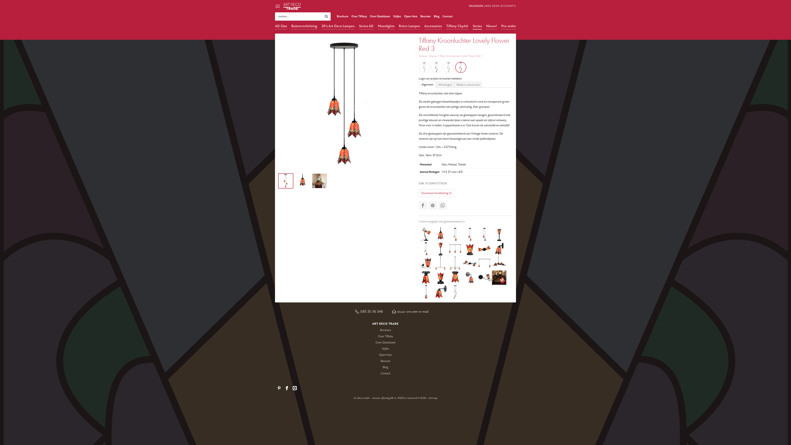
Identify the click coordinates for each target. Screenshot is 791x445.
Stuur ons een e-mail (413, 311)
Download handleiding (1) (436, 193)
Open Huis (410, 16)
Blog (436, 16)
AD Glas (281, 26)
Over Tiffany (359, 16)
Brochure (342, 16)
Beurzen (425, 16)
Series (477, 26)
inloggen (476, 6)
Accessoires (433, 26)
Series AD (366, 26)
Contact (447, 16)
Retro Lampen (409, 26)
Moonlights (386, 26)
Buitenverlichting (304, 26)
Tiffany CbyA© (457, 26)
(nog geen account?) (500, 6)
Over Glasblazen (380, 16)
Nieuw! (491, 26)
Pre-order (508, 26)
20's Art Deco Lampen (338, 26)
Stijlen (397, 16)
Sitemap (432, 398)
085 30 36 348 (371, 311)
